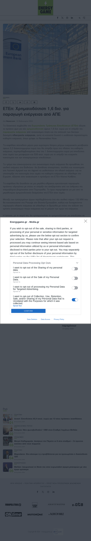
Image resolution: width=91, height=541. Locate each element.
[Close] (86, 222)
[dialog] (45, 270)
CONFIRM (28, 311)
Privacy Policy (59, 319)
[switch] (75, 268)
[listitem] (45, 263)
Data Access (45, 319)
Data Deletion (32, 319)
